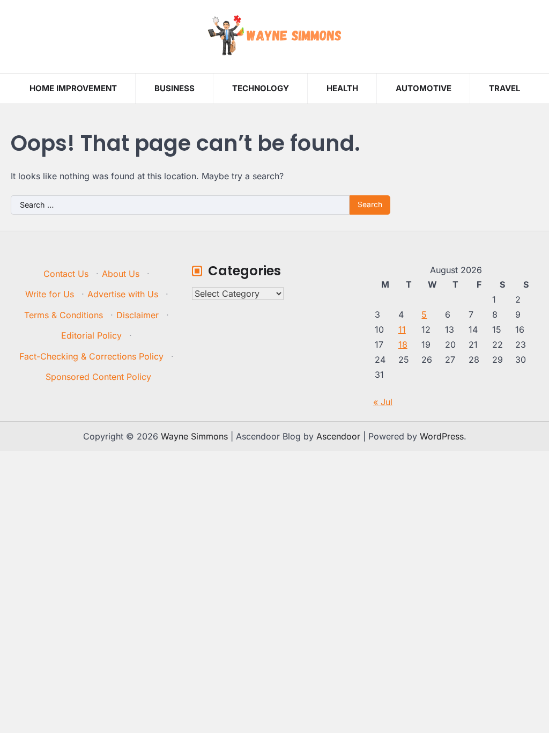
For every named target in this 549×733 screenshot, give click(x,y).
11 (402, 329)
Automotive (423, 88)
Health (342, 88)
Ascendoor (338, 436)
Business (174, 88)
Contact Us (65, 273)
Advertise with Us (122, 294)
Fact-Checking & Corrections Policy (91, 356)
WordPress (442, 436)
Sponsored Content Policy (98, 376)
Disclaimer (137, 315)
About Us (120, 273)
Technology (260, 88)
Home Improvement (73, 88)
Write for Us (49, 294)
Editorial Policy (91, 335)
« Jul (382, 402)
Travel (504, 88)
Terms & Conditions (63, 315)
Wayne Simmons (194, 436)
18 (402, 344)
